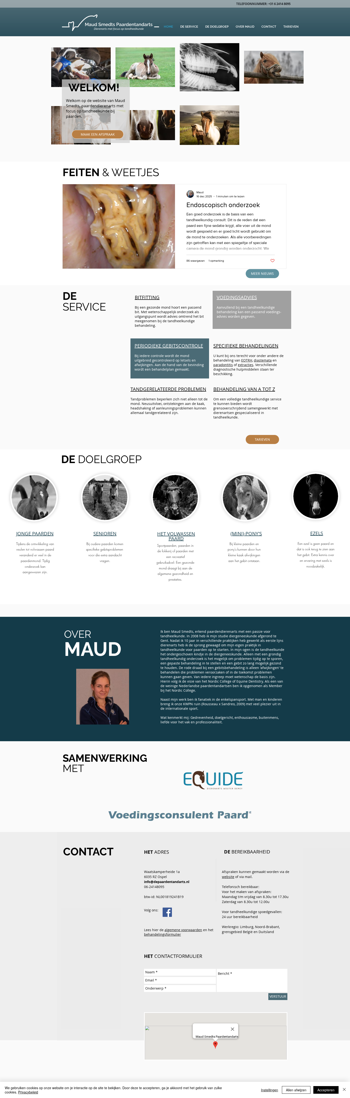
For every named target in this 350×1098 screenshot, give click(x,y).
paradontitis (223, 365)
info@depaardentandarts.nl (166, 881)
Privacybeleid (28, 1092)
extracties (245, 365)
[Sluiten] (344, 1090)
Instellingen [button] (269, 1090)
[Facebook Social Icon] (167, 912)
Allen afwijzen (296, 1090)
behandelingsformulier (162, 934)
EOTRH (246, 360)
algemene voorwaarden (183, 930)
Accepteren (326, 1090)
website (228, 876)
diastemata (263, 360)
